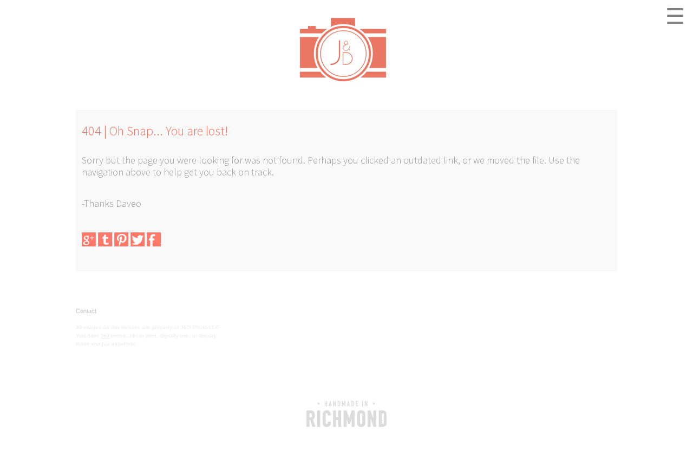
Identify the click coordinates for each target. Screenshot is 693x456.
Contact (86, 311)
